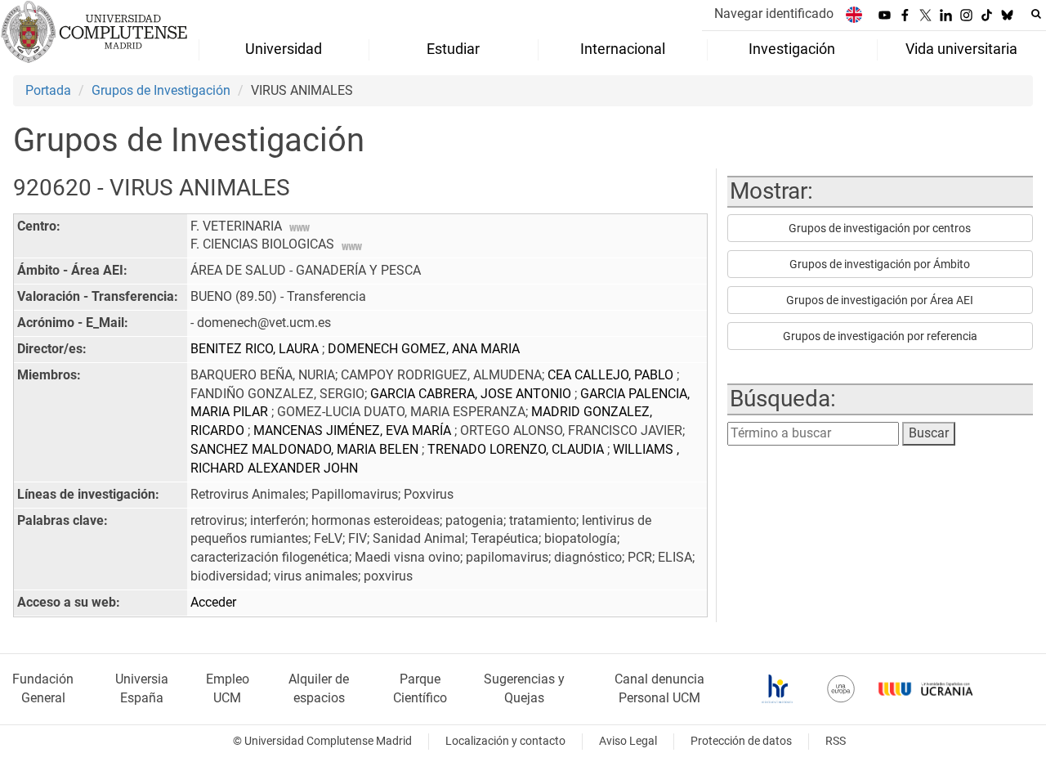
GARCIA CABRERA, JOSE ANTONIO (472, 393)
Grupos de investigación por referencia (880, 336)
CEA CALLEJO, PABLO (612, 375)
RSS (835, 741)
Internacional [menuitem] (622, 49)
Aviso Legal (628, 741)
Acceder (213, 602)
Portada (48, 90)
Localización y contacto (505, 741)
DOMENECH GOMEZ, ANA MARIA (424, 348)
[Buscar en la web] (1036, 14)
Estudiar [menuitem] (453, 49)
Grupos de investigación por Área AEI (879, 300)
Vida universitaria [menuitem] (961, 49)
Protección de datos (741, 741)
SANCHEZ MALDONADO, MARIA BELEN (306, 449)
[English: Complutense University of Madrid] (854, 14)
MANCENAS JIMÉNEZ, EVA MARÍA (353, 430)
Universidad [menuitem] (283, 49)
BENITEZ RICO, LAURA (256, 348)
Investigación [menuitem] (792, 49)
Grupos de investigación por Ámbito (879, 264)
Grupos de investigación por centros (880, 228)
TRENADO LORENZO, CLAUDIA (517, 449)
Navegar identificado (774, 13)
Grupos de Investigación (161, 90)
